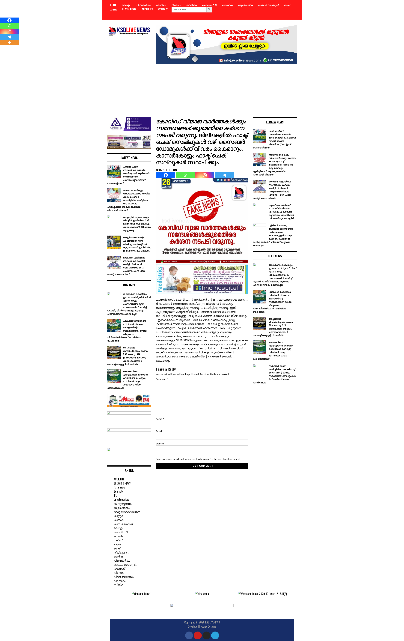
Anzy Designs (209, 626)
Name (160, 419)
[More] (9, 42)
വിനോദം (227, 5)
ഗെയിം (118, 536)
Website (160, 443)
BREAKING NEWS (122, 483)
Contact (163, 9)
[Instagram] (204, 175)
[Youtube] (198, 635)
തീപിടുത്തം (121, 552)
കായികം (191, 5)
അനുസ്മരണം (123, 503)
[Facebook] (165, 175)
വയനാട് (119, 568)
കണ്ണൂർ (118, 516)
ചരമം (113, 9)
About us (147, 9)
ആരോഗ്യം (245, 5)
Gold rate (119, 491)
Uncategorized (121, 499)
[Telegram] (224, 175)
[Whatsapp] (185, 175)
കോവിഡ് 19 (209, 5)
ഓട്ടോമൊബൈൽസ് (127, 512)
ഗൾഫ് (118, 540)
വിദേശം (176, 5)
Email (160, 431)
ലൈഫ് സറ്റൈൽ (268, 5)
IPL (115, 495)
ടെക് (287, 5)
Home (113, 5)
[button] (114, 594)
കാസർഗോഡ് (123, 524)
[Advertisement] (202, 88)
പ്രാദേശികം (143, 5)
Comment (162, 379)
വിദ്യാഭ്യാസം (124, 577)
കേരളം (126, 5)
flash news (129, 9)
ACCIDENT (119, 479)
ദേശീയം (161, 5)
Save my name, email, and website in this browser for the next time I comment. (198, 459)
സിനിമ (118, 585)
